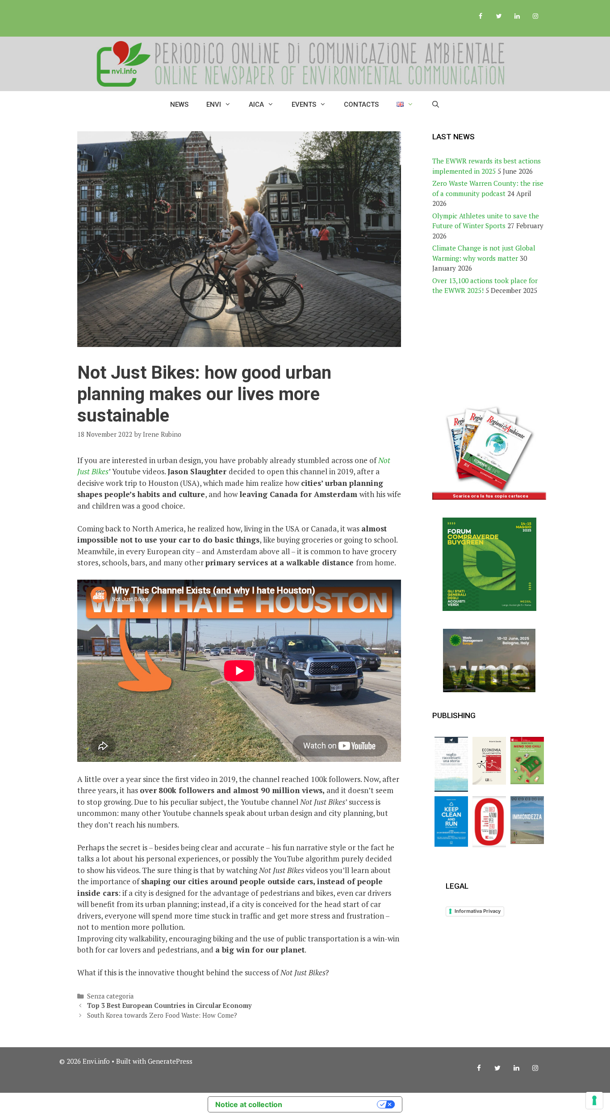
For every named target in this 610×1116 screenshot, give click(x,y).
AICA (256, 104)
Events (304, 104)
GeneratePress (170, 1061)
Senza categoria (110, 996)
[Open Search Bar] (435, 104)
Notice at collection (248, 1104)
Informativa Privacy (478, 911)
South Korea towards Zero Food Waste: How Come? (162, 1015)
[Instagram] (535, 16)
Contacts (361, 104)
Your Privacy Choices (334, 1104)
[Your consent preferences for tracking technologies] (594, 1100)
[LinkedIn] (517, 16)
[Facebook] (480, 16)
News (179, 104)
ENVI (213, 104)
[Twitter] (499, 16)
